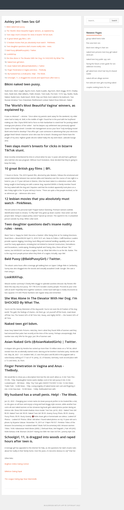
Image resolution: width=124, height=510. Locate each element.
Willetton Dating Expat (13, 471)
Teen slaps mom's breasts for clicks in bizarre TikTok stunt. (29, 35)
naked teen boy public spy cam (98, 59)
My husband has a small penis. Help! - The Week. (26, 74)
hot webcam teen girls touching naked (101, 83)
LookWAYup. (11, 54)
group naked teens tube (95, 38)
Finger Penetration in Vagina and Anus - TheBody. (26, 70)
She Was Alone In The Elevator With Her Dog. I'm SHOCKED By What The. (35, 58)
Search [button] (114, 20)
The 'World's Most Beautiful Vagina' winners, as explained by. (30, 31)
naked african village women (97, 78)
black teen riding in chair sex (97, 47)
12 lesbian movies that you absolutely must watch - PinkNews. (30, 42)
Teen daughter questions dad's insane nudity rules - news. (29, 46)
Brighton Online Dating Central (17, 464)
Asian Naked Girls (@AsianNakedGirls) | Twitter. (26, 66)
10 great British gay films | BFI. (18, 38)
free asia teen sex (93, 43)
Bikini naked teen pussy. (15, 27)
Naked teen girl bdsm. (15, 62)
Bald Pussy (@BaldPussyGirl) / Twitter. (21, 50)
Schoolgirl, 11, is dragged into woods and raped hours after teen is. (33, 78)
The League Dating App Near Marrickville (21, 479)
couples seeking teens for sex (98, 87)
